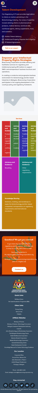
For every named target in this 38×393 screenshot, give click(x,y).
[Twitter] (21, 385)
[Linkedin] (16, 385)
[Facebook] (5, 385)
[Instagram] (11, 385)
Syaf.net (19, 390)
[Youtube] (27, 385)
